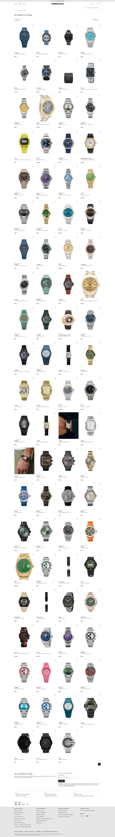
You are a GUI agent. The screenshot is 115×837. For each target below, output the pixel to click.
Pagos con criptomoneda (19, 822)
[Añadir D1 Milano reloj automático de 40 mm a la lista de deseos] (99, 307)
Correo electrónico (61, 775)
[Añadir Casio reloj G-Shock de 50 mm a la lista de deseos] (99, 554)
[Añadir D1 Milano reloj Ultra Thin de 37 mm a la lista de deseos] (77, 96)
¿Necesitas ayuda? (78, 794)
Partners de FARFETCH (41, 812)
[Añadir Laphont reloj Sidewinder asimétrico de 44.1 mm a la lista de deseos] (33, 272)
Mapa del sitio (39, 822)
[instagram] (81, 816)
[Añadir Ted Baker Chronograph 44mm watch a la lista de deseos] (77, 131)
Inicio (15, 10)
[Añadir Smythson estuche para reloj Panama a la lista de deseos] (77, 61)
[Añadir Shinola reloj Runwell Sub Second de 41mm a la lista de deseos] (55, 166)
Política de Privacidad (70, 784)
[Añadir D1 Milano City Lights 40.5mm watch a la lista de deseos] (77, 695)
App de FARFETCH (40, 816)
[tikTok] (84, 816)
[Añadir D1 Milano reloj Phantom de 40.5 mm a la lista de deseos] (33, 166)
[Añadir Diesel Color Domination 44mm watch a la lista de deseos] (55, 731)
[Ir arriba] (99, 764)
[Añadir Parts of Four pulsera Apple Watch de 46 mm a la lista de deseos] (77, 554)
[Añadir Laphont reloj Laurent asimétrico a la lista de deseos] (33, 378)
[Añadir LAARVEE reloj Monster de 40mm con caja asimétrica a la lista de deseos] (33, 343)
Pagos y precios (17, 820)
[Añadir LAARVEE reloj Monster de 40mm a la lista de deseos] (77, 272)
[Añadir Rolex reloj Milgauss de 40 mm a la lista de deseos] (77, 202)
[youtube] (90, 816)
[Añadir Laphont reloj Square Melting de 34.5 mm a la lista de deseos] (77, 413)
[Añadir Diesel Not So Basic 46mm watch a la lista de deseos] (33, 731)
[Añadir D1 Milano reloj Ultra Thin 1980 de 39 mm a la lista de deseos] (33, 202)
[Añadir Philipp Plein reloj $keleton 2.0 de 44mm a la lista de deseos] (33, 590)
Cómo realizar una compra (22, 794)
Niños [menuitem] (24, 3)
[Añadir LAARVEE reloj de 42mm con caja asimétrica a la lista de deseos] (55, 202)
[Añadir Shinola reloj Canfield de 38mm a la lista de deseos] (55, 484)
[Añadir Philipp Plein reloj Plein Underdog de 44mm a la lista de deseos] (99, 237)
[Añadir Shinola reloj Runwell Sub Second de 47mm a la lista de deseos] (77, 484)
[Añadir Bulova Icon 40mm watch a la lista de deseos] (77, 590)
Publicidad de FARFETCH (41, 820)
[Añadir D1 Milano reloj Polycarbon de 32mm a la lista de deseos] (55, 660)
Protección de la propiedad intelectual (50, 831)
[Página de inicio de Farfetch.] (58, 4)
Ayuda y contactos (18, 810)
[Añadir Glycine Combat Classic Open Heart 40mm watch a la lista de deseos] (55, 625)
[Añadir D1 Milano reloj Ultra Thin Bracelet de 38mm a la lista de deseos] (99, 25)
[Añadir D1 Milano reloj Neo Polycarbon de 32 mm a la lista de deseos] (33, 307)
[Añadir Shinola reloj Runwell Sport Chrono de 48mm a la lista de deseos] (33, 519)
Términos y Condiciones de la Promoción (22, 824)
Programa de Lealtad (62, 812)
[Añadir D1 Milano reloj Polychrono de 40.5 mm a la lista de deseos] (55, 272)
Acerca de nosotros (40, 810)
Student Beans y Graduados (64, 816)
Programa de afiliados (62, 810)
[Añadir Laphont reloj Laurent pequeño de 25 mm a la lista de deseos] (77, 343)
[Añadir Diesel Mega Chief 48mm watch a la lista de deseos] (77, 731)
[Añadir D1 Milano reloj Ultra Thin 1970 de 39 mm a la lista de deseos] (99, 202)
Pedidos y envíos (17, 814)
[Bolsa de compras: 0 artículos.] (99, 4)
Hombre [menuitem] (19, 3)
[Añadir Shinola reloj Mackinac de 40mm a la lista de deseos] (55, 449)
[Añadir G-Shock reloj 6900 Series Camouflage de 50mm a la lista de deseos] (99, 695)
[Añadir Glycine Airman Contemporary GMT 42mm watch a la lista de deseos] (33, 625)
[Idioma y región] (91, 4)
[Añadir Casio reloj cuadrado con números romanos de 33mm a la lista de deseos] (99, 61)
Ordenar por (95, 19)
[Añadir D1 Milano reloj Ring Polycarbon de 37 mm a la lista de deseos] (33, 413)
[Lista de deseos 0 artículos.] (96, 4)
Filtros (16, 19)
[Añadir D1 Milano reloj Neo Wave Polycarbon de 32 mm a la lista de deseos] (33, 237)
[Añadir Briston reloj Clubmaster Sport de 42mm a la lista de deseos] (55, 25)
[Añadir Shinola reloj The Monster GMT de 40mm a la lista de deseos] (33, 61)
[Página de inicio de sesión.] (94, 4)
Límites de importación (18, 816)
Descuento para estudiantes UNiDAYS (65, 814)
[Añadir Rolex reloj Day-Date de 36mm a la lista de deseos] (99, 166)
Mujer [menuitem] (15, 3)
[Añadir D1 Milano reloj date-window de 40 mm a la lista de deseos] (99, 660)
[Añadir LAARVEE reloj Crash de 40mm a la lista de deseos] (55, 237)
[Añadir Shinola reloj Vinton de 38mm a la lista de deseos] (99, 449)
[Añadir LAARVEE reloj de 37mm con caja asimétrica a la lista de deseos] (99, 96)
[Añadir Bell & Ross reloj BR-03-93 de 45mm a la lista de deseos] (55, 61)
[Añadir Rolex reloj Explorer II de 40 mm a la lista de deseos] (77, 378)
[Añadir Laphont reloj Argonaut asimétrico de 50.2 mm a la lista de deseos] (99, 413)
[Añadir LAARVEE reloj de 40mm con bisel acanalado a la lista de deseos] (77, 166)
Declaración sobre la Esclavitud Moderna (44, 818)
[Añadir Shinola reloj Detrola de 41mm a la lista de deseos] (33, 484)
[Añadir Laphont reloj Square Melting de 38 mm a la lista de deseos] (33, 449)
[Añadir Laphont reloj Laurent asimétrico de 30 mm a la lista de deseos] (55, 413)
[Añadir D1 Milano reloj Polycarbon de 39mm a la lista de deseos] (55, 343)
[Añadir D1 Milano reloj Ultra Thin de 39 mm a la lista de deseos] (33, 695)
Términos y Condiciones (29, 831)
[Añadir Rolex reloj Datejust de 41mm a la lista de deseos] (55, 131)
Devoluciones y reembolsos (19, 818)
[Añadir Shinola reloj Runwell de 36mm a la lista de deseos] (77, 625)
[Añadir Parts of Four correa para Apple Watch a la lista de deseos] (55, 590)
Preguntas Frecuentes (50, 794)
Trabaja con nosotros (40, 814)
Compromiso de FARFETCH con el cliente (22, 826)
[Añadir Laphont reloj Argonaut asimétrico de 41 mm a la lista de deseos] (55, 378)
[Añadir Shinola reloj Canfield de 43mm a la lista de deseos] (77, 449)
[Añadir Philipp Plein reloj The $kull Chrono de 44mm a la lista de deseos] (99, 590)
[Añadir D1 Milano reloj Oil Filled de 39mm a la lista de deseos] (77, 25)
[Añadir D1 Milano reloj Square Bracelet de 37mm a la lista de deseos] (33, 25)
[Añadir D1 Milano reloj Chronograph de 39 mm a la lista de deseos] (55, 554)
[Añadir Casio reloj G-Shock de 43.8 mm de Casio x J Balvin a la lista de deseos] (33, 131)
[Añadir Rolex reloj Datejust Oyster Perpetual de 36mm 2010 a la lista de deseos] (99, 272)
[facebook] (87, 816)
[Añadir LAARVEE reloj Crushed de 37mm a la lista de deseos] (33, 96)
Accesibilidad (38, 831)
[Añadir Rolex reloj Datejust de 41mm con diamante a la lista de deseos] (55, 96)
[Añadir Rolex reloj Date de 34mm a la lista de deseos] (33, 554)
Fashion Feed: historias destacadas (87, 810)
